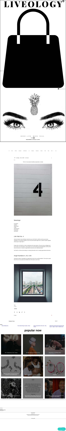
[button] (55, 150)
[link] (33, 48)
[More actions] (51, 157)
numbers (15, 306)
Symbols (15, 308)
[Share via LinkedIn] (19, 312)
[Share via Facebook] (14, 312)
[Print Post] (24, 312)
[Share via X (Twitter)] (16, 312)
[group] (33, 326)
